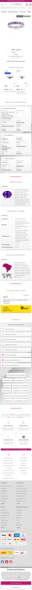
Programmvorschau (23, 468)
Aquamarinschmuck (21, 491)
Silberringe (25, 385)
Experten (23, 463)
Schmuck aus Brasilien (22, 396)
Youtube (6, 562)
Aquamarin (19, 515)
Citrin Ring (3, 518)
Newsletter (24, 470)
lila (2, 153)
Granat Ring (4, 523)
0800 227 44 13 (8, 444)
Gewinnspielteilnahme (8, 465)
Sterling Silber (20, 122)
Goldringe (3, 501)
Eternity (4, 130)
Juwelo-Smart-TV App (8, 470)
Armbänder (4, 491)
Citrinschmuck (20, 496)
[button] (2, 4)
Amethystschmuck (19, 380)
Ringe (27, 380)
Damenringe (7, 385)
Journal (23, 473)
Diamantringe (4, 498)
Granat (18, 523)
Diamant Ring (4, 520)
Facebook (2, 562)
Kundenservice (8, 458)
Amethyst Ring (5, 513)
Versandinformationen (8, 473)
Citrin (17, 520)
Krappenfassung (21, 146)
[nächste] (29, 85)
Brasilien (18, 153)
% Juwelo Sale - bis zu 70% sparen (21, 390)
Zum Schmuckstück (15, 177)
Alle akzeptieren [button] (16, 583)
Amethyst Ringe (6, 390)
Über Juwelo (23, 458)
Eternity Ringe (8, 401)
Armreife (3, 493)
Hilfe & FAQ (8, 475)
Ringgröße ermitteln (8, 478)
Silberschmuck (16, 385)
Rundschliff (19, 166)
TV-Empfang (8, 468)
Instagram (10, 562)
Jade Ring (3, 525)
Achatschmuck (20, 486)
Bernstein (18, 518)
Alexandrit (19, 510)
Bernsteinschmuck (21, 493)
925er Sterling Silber (8, 126)
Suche (29, 7)
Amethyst (4, 139)
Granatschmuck (20, 501)
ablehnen (19, 577)
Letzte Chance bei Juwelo (21, 401)
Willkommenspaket (8, 463)
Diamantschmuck (21, 498)
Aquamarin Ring (5, 515)
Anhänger (3, 488)
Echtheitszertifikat (8, 460)
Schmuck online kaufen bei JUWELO (16, 375)
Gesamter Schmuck (6, 486)
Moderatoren (23, 460)
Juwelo (18, 130)
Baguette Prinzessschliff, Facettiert (6, 148)
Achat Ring (4, 510)
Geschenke (22, 12)
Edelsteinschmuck (13, 12)
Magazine (23, 465)
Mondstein (19, 525)
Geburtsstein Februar (9, 396)
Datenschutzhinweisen (20, 579)
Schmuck (4, 12)
